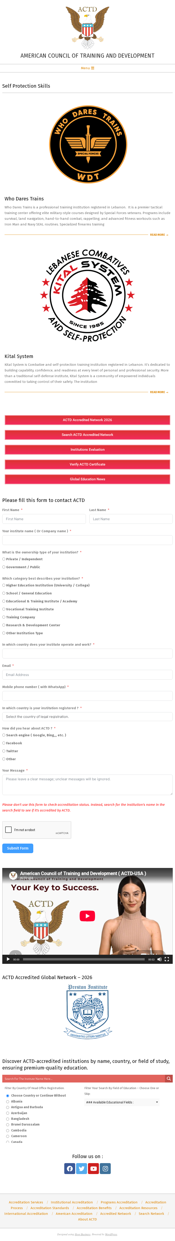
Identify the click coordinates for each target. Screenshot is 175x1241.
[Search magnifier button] (169, 1078)
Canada (16, 1142)
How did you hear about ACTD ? (27, 728)
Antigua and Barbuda (26, 1107)
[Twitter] (81, 1168)
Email (6, 666)
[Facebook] (69, 1168)
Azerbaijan (18, 1113)
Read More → (159, 234)
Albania (16, 1101)
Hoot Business (82, 1234)
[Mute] (159, 959)
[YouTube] (93, 1168)
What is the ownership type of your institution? (40, 552)
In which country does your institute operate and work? (46, 644)
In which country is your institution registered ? (40, 708)
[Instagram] (105, 1168)
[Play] (8, 959)
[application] (87, 916)
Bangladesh (19, 1119)
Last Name (97, 510)
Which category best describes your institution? (41, 578)
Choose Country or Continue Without (38, 1096)
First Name (10, 510)
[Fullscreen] (167, 959)
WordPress (111, 1234)
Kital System (19, 356)
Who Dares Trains (24, 199)
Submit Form (17, 848)
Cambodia (18, 1130)
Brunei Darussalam (25, 1124)
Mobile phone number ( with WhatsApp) (34, 687)
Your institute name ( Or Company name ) (35, 531)
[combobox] (122, 1102)
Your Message (13, 770)
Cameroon (18, 1136)
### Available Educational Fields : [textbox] (110, 1102)
